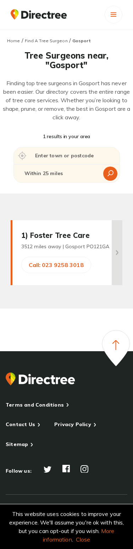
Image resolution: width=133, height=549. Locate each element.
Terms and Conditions (35, 405)
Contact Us (20, 424)
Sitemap (17, 444)
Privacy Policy (72, 424)
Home (13, 40)
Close (83, 539)
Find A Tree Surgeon (46, 40)
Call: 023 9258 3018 (56, 264)
